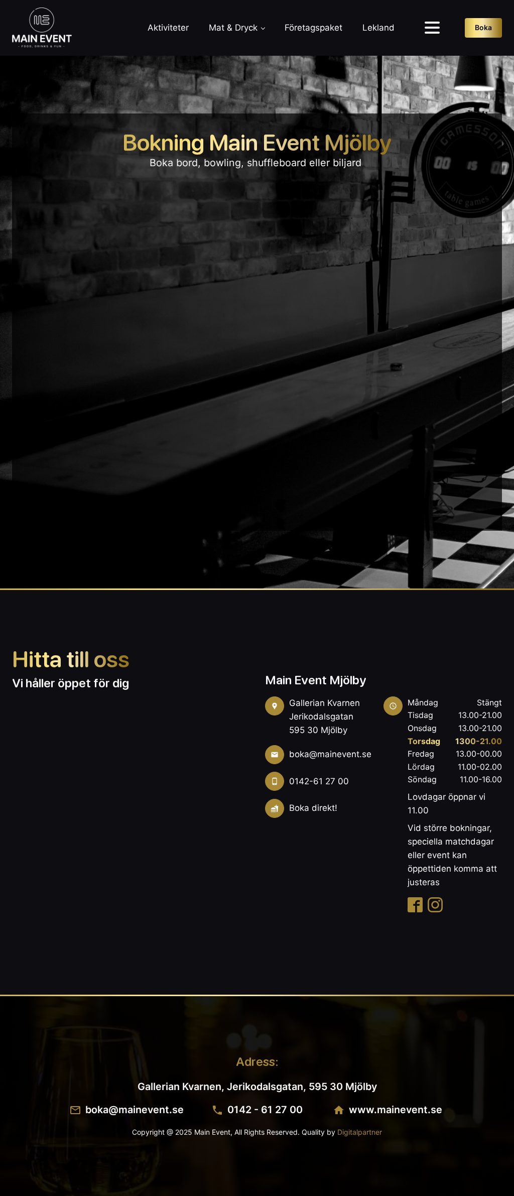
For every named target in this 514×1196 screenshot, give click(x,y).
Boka (483, 27)
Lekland (378, 28)
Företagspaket (313, 28)
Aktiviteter (168, 28)
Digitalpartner (359, 1132)
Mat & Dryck (233, 28)
